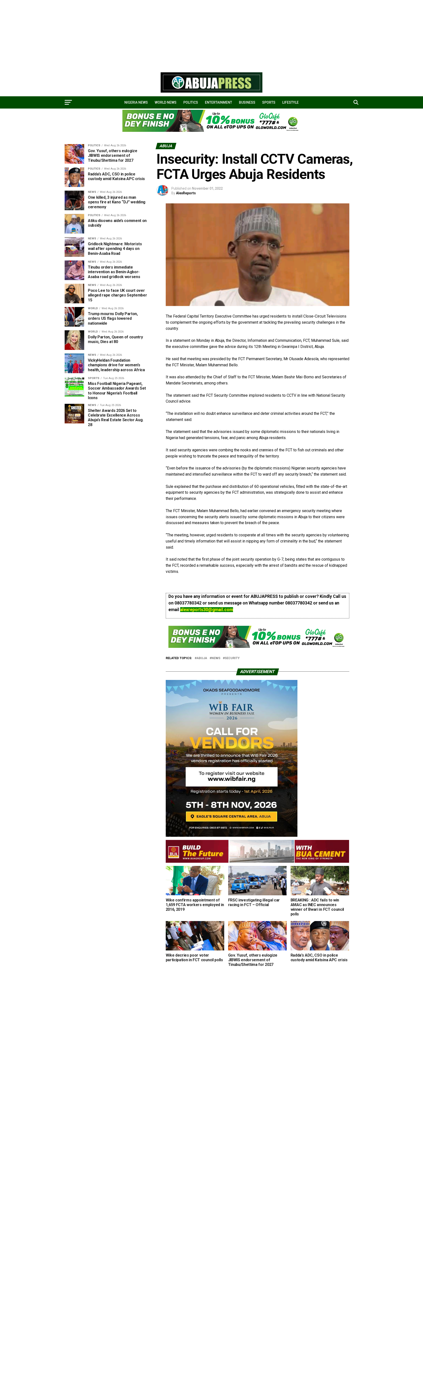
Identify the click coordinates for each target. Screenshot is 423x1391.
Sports (268, 102)
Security (232, 658)
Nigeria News (136, 102)
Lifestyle (290, 102)
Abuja (202, 658)
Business (247, 102)
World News (165, 102)
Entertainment (218, 102)
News (216, 658)
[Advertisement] (147, 34)
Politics (190, 102)
